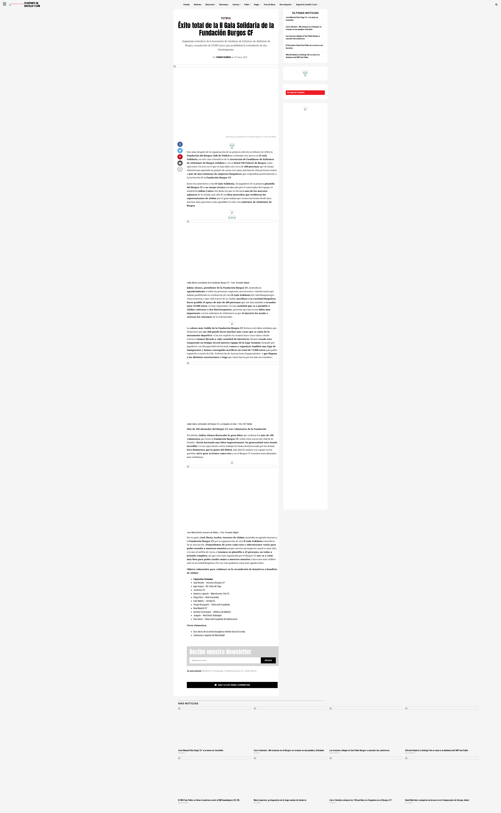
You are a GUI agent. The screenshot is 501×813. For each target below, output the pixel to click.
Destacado (218, 671)
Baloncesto (209, 5)
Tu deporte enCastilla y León (32, 4)
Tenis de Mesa (269, 5)
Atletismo (197, 5)
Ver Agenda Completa (296, 92)
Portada (186, 5)
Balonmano (223, 5)
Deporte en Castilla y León (306, 5)
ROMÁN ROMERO (223, 57)
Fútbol (246, 5)
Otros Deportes (285, 5)
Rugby (256, 5)
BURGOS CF (207, 671)
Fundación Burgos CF (233, 671)
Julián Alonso (250, 671)
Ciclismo (235, 5)
